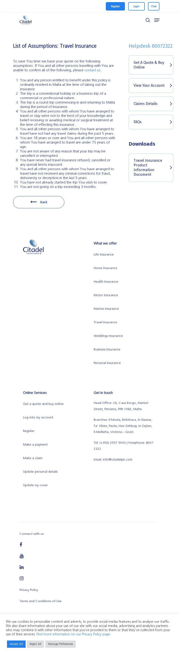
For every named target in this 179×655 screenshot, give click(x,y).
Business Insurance (107, 349)
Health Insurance (106, 281)
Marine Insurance (106, 308)
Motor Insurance (106, 295)
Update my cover (35, 485)
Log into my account (38, 417)
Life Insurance (104, 254)
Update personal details (40, 471)
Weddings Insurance (108, 336)
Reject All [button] (35, 644)
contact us (92, 70)
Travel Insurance (105, 322)
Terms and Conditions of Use (41, 601)
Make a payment (35, 444)
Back (43, 202)
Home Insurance (105, 268)
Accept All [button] (16, 644)
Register (28, 431)
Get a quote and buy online (43, 404)
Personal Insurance (107, 363)
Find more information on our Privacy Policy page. (74, 634)
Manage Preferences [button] (60, 644)
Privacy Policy (29, 590)
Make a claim (32, 458)
